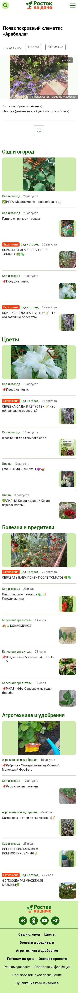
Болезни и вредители (28, 527)
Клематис (55, 47)
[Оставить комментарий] (39, 130)
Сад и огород (18, 151)
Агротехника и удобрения (33, 715)
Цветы (33, 47)
